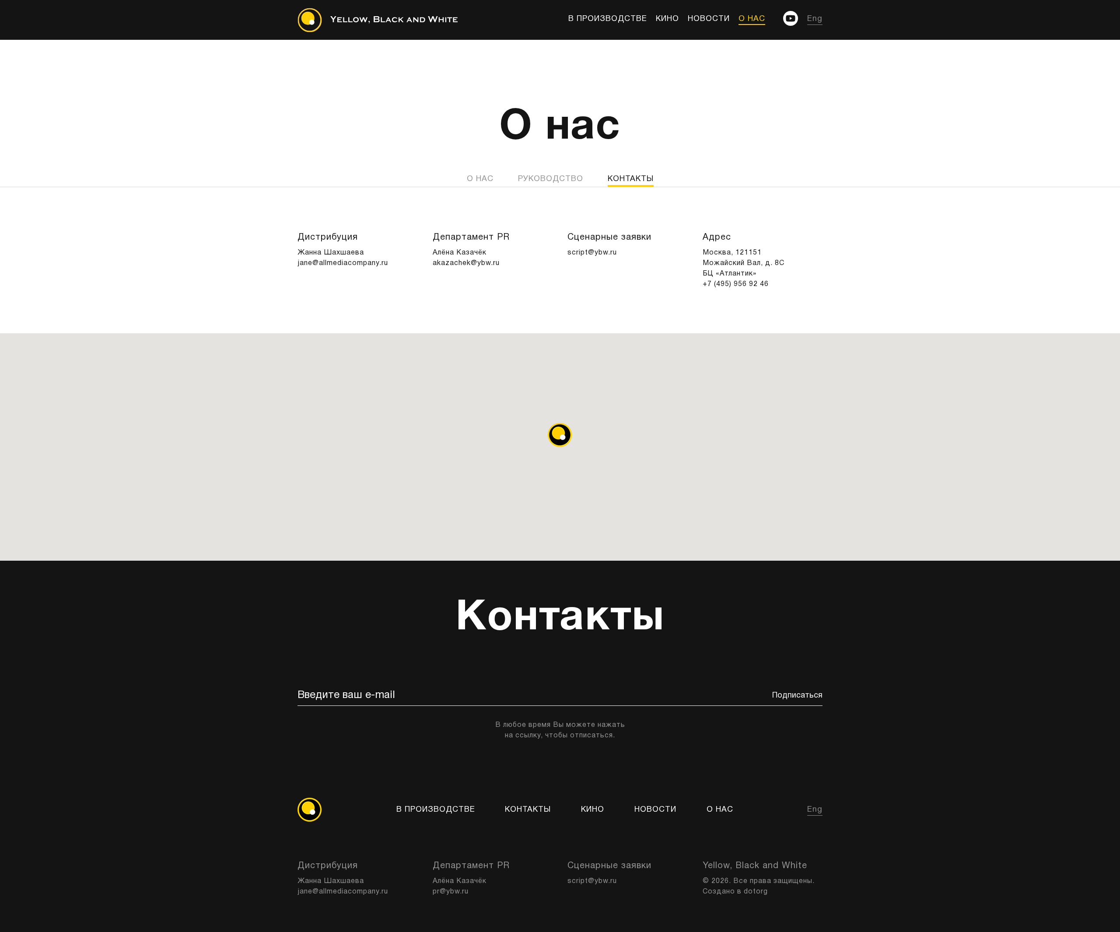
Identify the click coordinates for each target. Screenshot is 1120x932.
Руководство (550, 179)
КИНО (667, 19)
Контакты (528, 809)
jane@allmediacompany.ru (343, 263)
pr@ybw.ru (451, 892)
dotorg (756, 892)
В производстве (607, 19)
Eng (814, 19)
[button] (560, 435)
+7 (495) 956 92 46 (736, 284)
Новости (709, 19)
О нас (751, 19)
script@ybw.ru (592, 253)
